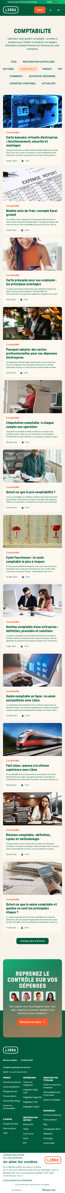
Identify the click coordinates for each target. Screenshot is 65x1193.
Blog (45, 1124)
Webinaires (47, 1133)
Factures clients (9, 1096)
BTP (25, 1143)
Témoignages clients (51, 1129)
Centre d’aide (48, 1143)
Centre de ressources (52, 1115)
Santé (25, 1138)
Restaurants (28, 1124)
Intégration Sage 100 (32, 1097)
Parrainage (47, 1138)
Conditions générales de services (17, 1067)
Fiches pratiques (50, 1119)
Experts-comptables (51, 1099)
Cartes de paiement (11, 1087)
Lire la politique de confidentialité (17, 1180)
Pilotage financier (10, 1091)
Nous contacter (9, 1128)
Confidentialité (27, 1060)
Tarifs (5, 1133)
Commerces (28, 1133)
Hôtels (25, 1129)
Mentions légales (10, 1060)
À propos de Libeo (10, 1123)
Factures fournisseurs (12, 1082)
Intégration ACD (30, 1102)
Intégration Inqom (31, 1106)
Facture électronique (11, 1101)
